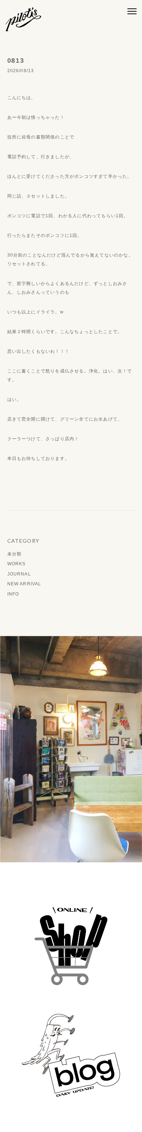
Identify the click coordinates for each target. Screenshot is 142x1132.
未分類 (14, 554)
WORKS (16, 563)
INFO (13, 594)
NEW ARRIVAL (24, 583)
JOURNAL (19, 574)
